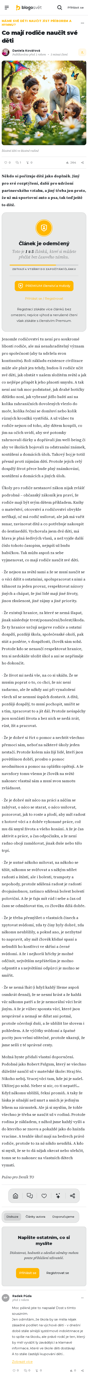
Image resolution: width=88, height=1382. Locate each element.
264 (73, 162)
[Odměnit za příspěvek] (58, 1196)
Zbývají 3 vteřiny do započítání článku (44, 269)
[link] (29, 7)
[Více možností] (82, 23)
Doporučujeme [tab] (63, 1216)
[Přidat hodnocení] (44, 1196)
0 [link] (29, 1370)
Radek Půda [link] (22, 1296)
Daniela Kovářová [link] (26, 50)
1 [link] (20, 162)
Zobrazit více (22, 1362)
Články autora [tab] (35, 1216)
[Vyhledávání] (60, 8)
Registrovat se (57, 1273)
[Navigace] (7, 8)
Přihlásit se (75, 7)
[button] (44, 103)
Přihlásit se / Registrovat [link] (44, 299)
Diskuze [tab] (12, 1216)
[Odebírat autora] (82, 52)
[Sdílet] (82, 162)
